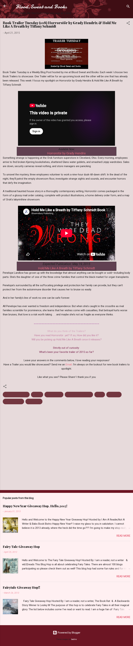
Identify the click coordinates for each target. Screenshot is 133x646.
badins (74, 639)
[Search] (128, 7)
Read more (123, 535)
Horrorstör (114, 394)
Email (69, 364)
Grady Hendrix (54, 394)
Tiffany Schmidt (13, 401)
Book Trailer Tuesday (16, 394)
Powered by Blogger (68, 632)
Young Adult (34, 401)
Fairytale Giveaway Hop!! (21, 587)
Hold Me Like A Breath (78, 394)
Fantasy (37, 394)
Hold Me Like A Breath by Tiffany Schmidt (66, 268)
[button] (128, 23)
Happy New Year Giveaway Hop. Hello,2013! (35, 506)
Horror (99, 394)
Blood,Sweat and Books (41, 6)
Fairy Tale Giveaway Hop (21, 547)
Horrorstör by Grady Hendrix (66, 153)
